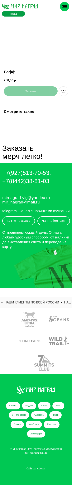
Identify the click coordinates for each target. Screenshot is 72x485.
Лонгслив (51, 424)
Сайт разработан (36, 468)
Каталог (13, 405)
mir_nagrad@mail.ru (21, 202)
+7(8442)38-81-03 (25, 181)
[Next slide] (68, 341)
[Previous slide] (3, 341)
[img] (20, 6)
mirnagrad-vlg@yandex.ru (26, 197)
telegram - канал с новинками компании (36, 211)
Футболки (34, 424)
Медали (29, 405)
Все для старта (19, 414)
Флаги (55, 414)
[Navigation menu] (64, 6)
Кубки (44, 405)
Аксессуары (36, 433)
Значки (17, 424)
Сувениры (39, 414)
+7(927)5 (14, 172)
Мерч (58, 405)
